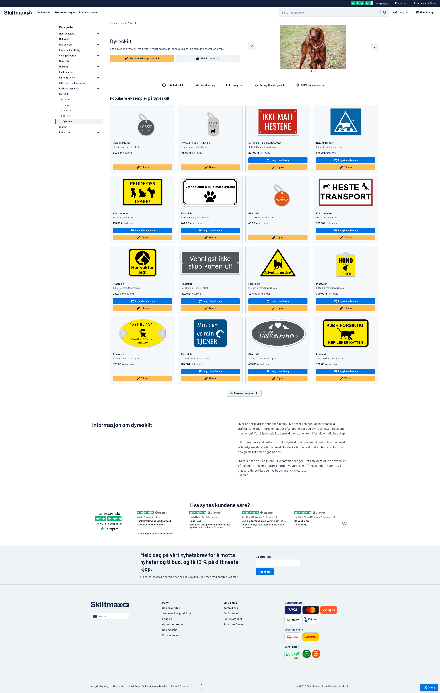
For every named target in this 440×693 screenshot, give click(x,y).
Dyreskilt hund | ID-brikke (196, 142)
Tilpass (145, 167)
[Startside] (123, 604)
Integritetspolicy (99, 686)
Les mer (243, 474)
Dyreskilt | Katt (325, 142)
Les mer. (233, 576)
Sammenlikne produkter (176, 613)
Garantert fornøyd (234, 624)
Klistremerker (121, 213)
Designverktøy (171, 607)
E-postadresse (264, 556)
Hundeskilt (66, 110)
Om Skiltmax (230, 613)
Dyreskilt (122, 22)
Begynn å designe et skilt (145, 58)
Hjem (113, 22)
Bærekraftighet (232, 618)
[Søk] (385, 12)
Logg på (167, 618)
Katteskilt (65, 115)
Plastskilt (186, 213)
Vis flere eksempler (241, 393)
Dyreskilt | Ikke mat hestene (264, 142)
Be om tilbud (169, 629)
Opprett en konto (172, 624)
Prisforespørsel (88, 12)
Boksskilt (65, 99)
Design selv (43, 12)
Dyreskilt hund (121, 142)
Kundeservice (170, 635)
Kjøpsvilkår (118, 686)
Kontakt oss (230, 607)
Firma (433, 3)
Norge (102, 616)
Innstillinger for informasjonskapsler (147, 686)
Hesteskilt (65, 105)
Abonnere (265, 571)
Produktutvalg (63, 12)
